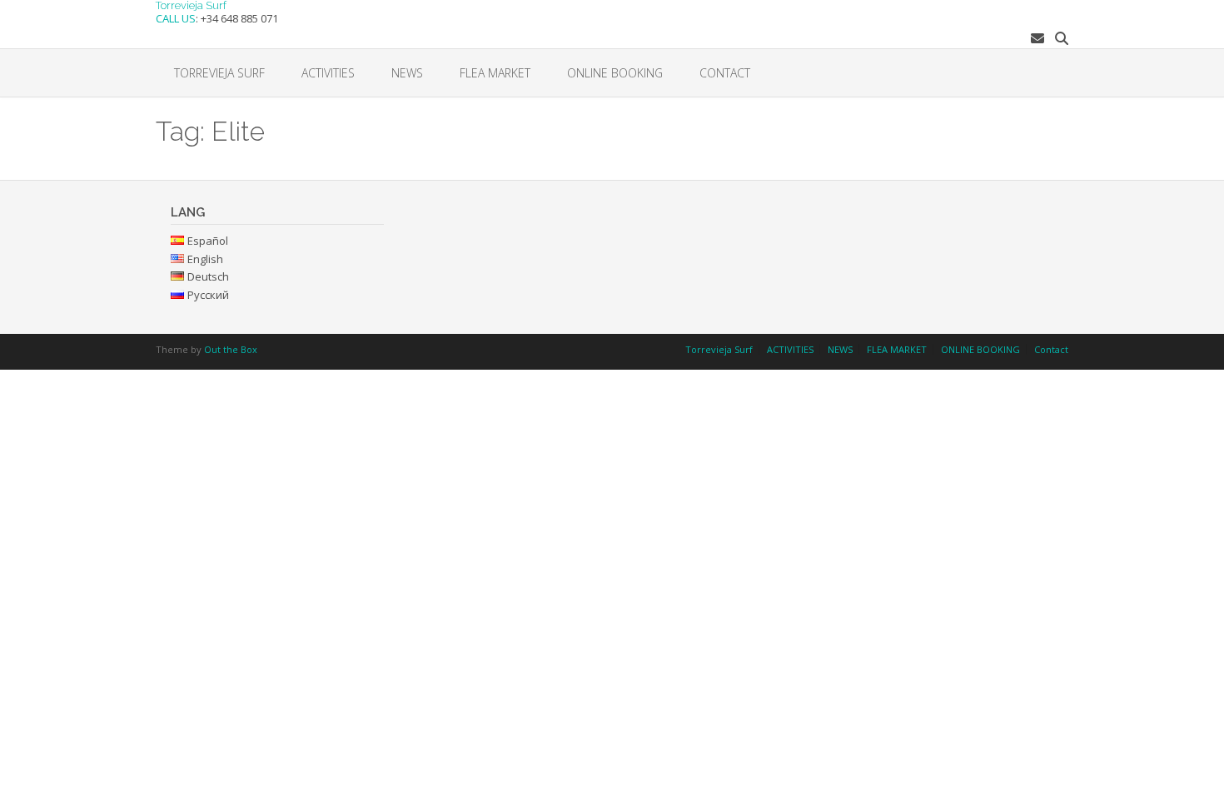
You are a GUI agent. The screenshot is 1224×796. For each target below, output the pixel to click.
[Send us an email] (1037, 38)
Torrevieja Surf (191, 5)
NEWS (407, 73)
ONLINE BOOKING (615, 73)
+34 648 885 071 (239, 18)
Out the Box (230, 349)
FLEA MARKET (495, 73)
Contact (724, 73)
